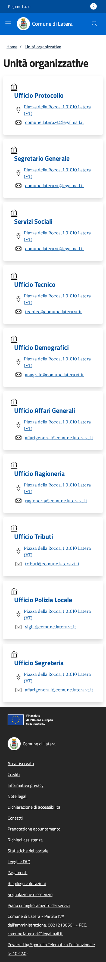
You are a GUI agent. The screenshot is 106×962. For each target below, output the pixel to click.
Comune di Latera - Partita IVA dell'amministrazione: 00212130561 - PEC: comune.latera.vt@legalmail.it (47, 925)
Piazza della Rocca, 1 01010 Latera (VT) (57, 110)
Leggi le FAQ (19, 861)
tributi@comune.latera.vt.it (52, 563)
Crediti (14, 774)
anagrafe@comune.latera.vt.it (54, 374)
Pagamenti (17, 872)
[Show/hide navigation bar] (8, 23)
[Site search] (94, 23)
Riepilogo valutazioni (27, 883)
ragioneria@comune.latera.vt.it (56, 500)
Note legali (17, 796)
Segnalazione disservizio (30, 894)
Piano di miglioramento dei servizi (39, 905)
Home (12, 46)
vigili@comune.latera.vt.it (50, 626)
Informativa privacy (25, 785)
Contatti (15, 818)
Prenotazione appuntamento (34, 829)
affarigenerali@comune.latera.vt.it (59, 437)
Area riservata (21, 763)
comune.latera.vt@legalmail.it (54, 122)
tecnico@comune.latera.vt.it (53, 311)
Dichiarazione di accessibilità (34, 807)
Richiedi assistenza (25, 839)
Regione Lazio (19, 6)
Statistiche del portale (28, 850)
